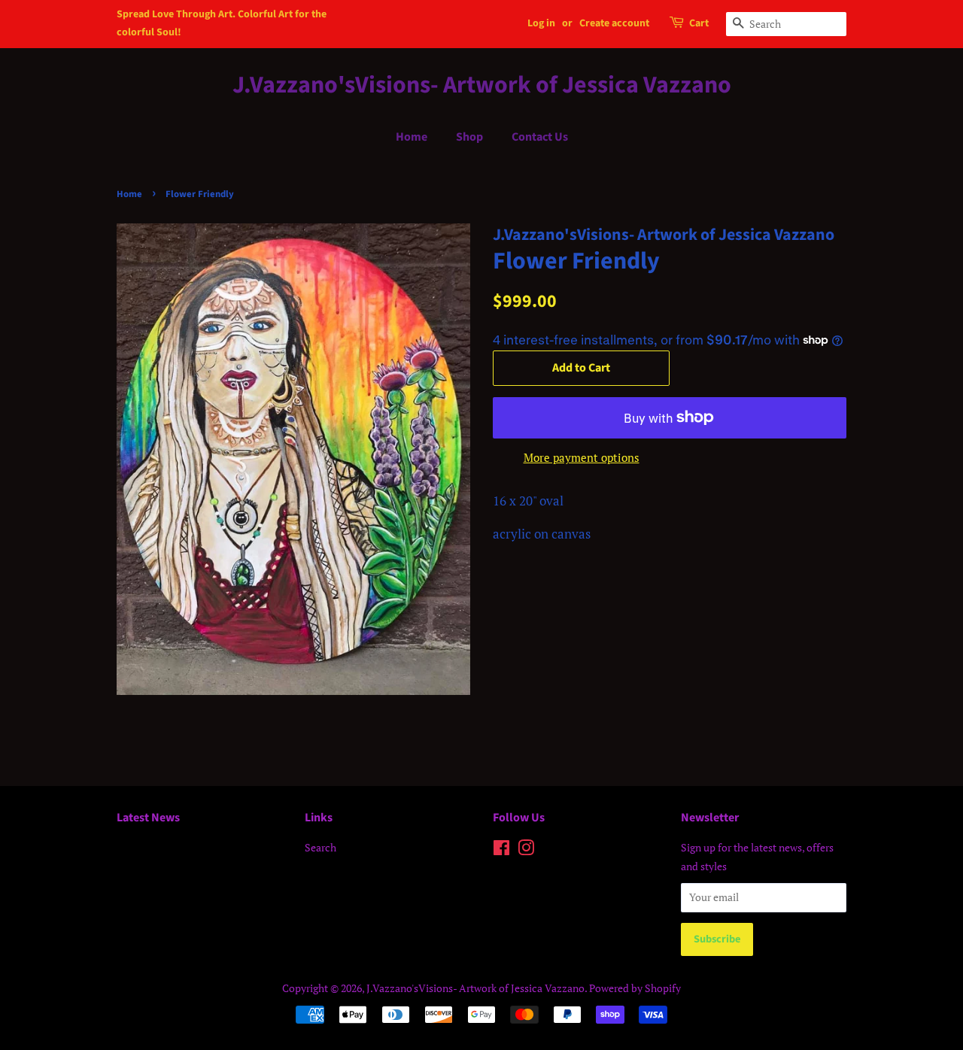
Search (320, 847)
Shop (469, 137)
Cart (699, 23)
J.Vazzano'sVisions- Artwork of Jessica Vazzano (481, 85)
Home (411, 137)
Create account (614, 23)
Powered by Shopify (635, 988)
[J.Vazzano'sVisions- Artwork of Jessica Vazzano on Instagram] (526, 850)
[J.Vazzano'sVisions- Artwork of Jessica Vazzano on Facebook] (501, 850)
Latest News (148, 817)
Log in (541, 23)
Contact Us (540, 137)
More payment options (581, 457)
